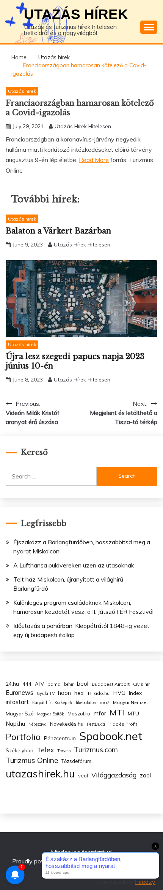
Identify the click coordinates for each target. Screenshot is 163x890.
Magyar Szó (20, 713)
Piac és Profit (122, 724)
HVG (119, 692)
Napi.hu (15, 723)
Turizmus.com (96, 749)
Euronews (19, 692)
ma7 (105, 702)
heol (79, 693)
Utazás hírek (76, 14)
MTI (117, 712)
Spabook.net (110, 736)
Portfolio (23, 736)
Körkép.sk (63, 702)
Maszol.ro (78, 713)
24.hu (12, 683)
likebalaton (86, 702)
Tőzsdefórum (76, 761)
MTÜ (133, 713)
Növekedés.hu (66, 724)
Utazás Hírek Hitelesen (83, 126)
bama (54, 684)
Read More (94, 160)
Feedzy (145, 881)
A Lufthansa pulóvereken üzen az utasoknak (73, 565)
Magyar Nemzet (130, 702)
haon (64, 692)
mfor (100, 713)
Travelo (64, 750)
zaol (145, 775)
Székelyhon (19, 750)
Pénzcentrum (60, 738)
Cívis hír (141, 684)
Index (135, 693)
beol (82, 683)
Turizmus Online (32, 760)
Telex (45, 749)
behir (69, 684)
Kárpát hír (41, 702)
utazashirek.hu (40, 773)
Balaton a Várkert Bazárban (58, 230)
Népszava (37, 724)
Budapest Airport (111, 684)
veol (83, 775)
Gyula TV (46, 693)
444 (26, 684)
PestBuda (96, 724)
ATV (39, 684)
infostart (17, 702)
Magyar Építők (50, 714)
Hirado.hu (99, 693)
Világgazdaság (113, 775)
